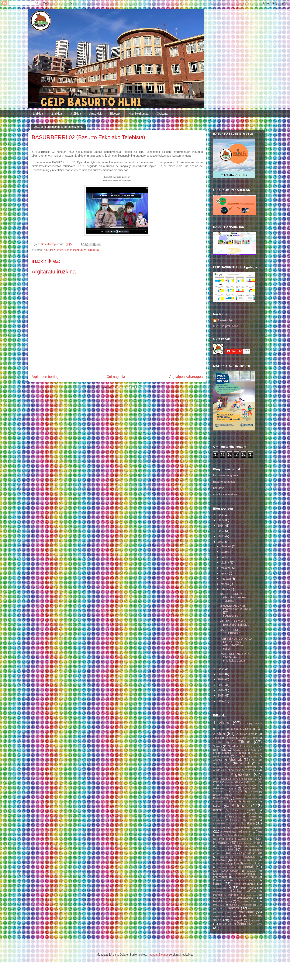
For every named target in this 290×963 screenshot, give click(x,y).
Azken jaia (228, 785)
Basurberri (250, 795)
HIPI (249, 853)
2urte (243, 737)
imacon (152, 954)
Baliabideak (250, 788)
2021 (221, 541)
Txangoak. (255, 920)
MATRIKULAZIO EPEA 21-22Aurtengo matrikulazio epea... (234, 657)
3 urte (254, 737)
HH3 (219, 853)
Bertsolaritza (249, 801)
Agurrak (245, 763)
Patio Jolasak (255, 908)
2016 (221, 690)
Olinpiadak (247, 905)
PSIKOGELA (219, 916)
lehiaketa (217, 888)
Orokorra (162, 113)
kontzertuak (220, 877)
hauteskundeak (245, 843)
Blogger (163, 954)
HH (230, 849)
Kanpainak (219, 873)
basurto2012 (220, 487)
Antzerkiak (252, 770)
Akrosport (234, 767)
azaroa (225, 551)
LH (229, 888)
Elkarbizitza (235, 820)
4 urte (259, 746)
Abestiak (235, 759)
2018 (221, 679)
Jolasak (251, 870)
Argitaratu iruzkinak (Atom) (129, 387)
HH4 (228, 853)
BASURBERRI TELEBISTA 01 (231, 631)
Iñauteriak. (219, 860)
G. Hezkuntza (228, 831)
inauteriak (249, 856)
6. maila (241, 752)
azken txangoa (248, 785)
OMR (259, 905)
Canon (235, 810)
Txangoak (236, 920)
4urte (253, 750)
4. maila (221, 749)
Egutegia (252, 813)
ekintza (252, 817)
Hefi (259, 842)
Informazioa (240, 860)
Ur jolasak (225, 924)
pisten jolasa (224, 912)
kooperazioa (239, 877)
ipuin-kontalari (220, 863)
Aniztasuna (219, 770)
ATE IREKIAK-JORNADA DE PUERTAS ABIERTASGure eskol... (236, 643)
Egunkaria (237, 813)
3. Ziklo (218, 742)
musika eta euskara (225, 494)
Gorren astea (255, 835)
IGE (260, 853)
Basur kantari (222, 794)
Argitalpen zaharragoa (186, 376)
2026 (221, 514)
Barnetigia (253, 792)
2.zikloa (230, 737)
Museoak (218, 904)
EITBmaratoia (233, 816)
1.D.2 (245, 723)
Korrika (253, 877)
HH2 (244, 849)
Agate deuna (221, 763)
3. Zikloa (75, 113)
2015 (221, 695)
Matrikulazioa (245, 898)
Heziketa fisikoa (247, 846)
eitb (215, 817)
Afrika (254, 760)
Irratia (258, 863)
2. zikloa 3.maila (246, 734)
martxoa (226, 578)
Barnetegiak (235, 791)
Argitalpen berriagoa (47, 376)
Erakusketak (219, 824)
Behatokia (218, 801)
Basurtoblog (225, 320)
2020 (221, 668)
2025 (221, 520)
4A (245, 750)
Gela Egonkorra (225, 835)
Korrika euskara (223, 880)
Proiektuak (246, 912)
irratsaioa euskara (227, 867)
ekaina (225, 562)
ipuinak (235, 863)
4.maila (236, 750)
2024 (221, 525)
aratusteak (218, 775)
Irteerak (248, 867)
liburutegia (218, 891)
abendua (226, 546)
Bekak (232, 801)
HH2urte (257, 849)
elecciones (218, 820)
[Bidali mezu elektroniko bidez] (83, 244)
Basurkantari (221, 798)
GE (260, 831)
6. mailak (223, 756)
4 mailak (248, 746)
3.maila (217, 746)
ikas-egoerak (226, 857)
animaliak (250, 766)
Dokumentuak (220, 813)
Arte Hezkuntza (222, 778)
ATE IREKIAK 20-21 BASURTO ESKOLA (234, 623)
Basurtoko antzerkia (246, 798)
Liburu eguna (248, 888)
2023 (221, 531)
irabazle (247, 863)
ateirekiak (230, 782)
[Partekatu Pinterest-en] (99, 244)
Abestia (217, 759)
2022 (221, 536)
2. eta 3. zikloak (241, 728)
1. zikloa (37, 113)
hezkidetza (218, 850)
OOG (219, 908)
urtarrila (226, 589)
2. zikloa (56, 113)
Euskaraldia (220, 827)
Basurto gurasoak (224, 481)
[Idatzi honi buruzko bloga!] (87, 244)
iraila (224, 557)
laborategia (249, 880)
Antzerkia (236, 770)
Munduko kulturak (247, 901)
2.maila (217, 737)
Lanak (217, 884)
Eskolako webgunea (225, 475)
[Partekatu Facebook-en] (95, 244)
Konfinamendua (245, 873)
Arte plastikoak (244, 778)
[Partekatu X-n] (91, 244)
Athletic (242, 782)
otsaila (225, 584)
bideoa (217, 806)
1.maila (257, 723)
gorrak (241, 835)
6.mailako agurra (246, 756)
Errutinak (233, 824)
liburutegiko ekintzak (243, 891)
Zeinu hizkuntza (249, 924)
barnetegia (218, 792)
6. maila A (257, 753)
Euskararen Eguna (247, 827)
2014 (221, 701)
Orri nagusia (116, 376)
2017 (221, 685)
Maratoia (218, 894)
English (252, 820)
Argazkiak (95, 113)
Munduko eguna (222, 901)
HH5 (239, 853)
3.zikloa (233, 746)
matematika (252, 895)
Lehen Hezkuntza (75, 249)
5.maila (226, 752)
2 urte (221, 729)
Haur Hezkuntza (138, 113)
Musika (233, 904)
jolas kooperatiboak (225, 870)
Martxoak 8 (235, 894)
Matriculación (219, 898)
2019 (221, 674)
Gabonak (245, 831)
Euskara (248, 823)
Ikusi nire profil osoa (225, 326)
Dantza (251, 810)
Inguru (254, 860)
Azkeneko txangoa (224, 788)
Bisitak (217, 810)
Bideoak (115, 113)
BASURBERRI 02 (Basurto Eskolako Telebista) (233, 597)
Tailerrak (236, 916)
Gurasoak (243, 838)
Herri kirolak (225, 846)
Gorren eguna (225, 838)
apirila (225, 573)
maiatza (226, 567)
